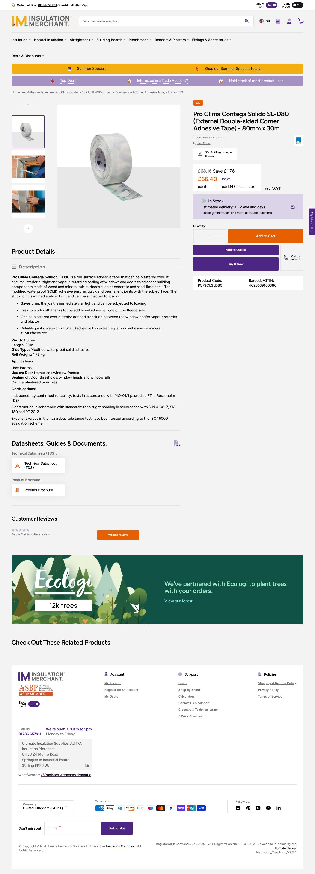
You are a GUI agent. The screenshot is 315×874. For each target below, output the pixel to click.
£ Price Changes (190, 716)
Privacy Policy (268, 690)
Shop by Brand (189, 690)
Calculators (186, 696)
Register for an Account (121, 690)
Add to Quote (236, 250)
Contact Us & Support (193, 703)
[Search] (248, 21)
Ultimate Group (285, 848)
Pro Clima (204, 143)
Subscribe (117, 828)
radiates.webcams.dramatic (66, 775)
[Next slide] (28, 228)
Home (16, 92)
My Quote (111, 696)
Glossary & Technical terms (198, 709)
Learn (182, 683)
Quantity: (199, 226)
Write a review (118, 535)
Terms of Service (270, 696)
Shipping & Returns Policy (277, 683)
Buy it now (236, 264)
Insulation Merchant (120, 846)
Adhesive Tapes (37, 92)
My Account (112, 683)
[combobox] (166, 21)
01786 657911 (29, 734)
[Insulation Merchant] (41, 21)
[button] (289, 21)
